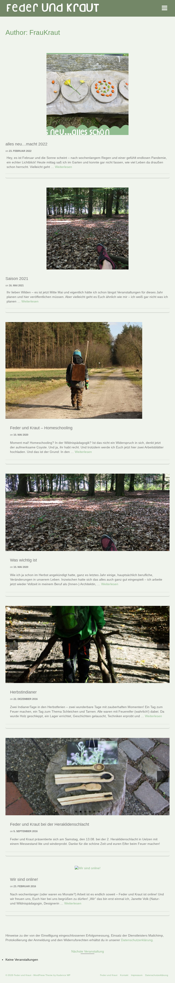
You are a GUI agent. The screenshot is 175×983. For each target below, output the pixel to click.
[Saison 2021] (87, 228)
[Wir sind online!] (87, 868)
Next (162, 644)
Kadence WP (63, 975)
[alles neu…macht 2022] (87, 94)
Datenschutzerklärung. (137, 940)
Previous (12, 644)
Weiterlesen (63, 167)
